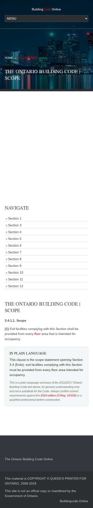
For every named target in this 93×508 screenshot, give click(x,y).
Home (9, 57)
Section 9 (14, 266)
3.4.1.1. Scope (27, 57)
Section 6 (14, 245)
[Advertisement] (46, 137)
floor (37, 334)
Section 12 (15, 286)
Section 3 (14, 225)
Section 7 (14, 252)
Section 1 (14, 218)
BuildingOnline (46, 9)
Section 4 (14, 232)
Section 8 (14, 259)
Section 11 (15, 279)
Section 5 (14, 238)
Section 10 (15, 272)
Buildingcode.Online (74, 501)
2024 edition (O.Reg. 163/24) (58, 395)
